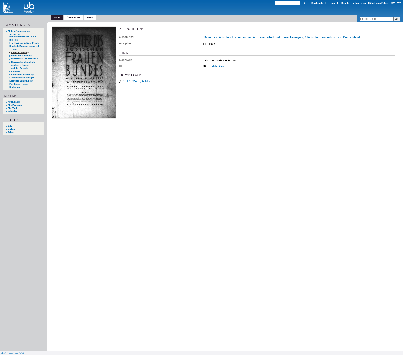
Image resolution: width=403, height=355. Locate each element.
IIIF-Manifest (216, 66)
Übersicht (73, 17)
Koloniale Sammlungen (21, 81)
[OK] (304, 3)
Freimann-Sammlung (21, 55)
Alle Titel (12, 108)
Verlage (12, 129)
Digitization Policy (378, 3)
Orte (10, 126)
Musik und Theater (18, 84)
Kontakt (345, 3)
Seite (89, 17)
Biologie (13, 40)
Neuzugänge (14, 102)
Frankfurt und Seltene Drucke (24, 43)
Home (332, 3)
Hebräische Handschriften (24, 59)
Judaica (13, 49)
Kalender (12, 111)
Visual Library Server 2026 (12, 353)
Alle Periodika (15, 105)
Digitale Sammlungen (19, 31)
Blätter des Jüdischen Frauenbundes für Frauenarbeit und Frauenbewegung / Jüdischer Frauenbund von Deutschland (281, 37)
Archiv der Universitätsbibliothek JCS (23, 35)
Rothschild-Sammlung (22, 74)
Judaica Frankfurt (20, 68)
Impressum (360, 3)
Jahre (11, 132)
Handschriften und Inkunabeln (24, 46)
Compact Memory (20, 52)
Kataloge (15, 71)
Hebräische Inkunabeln (23, 62)
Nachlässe (14, 87)
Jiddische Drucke (20, 65)
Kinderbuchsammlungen (21, 77)
